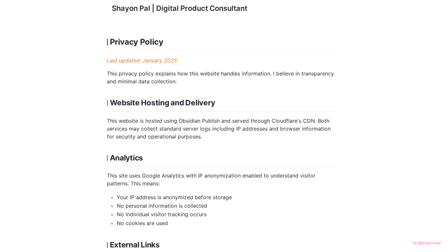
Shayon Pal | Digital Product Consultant (179, 8)
